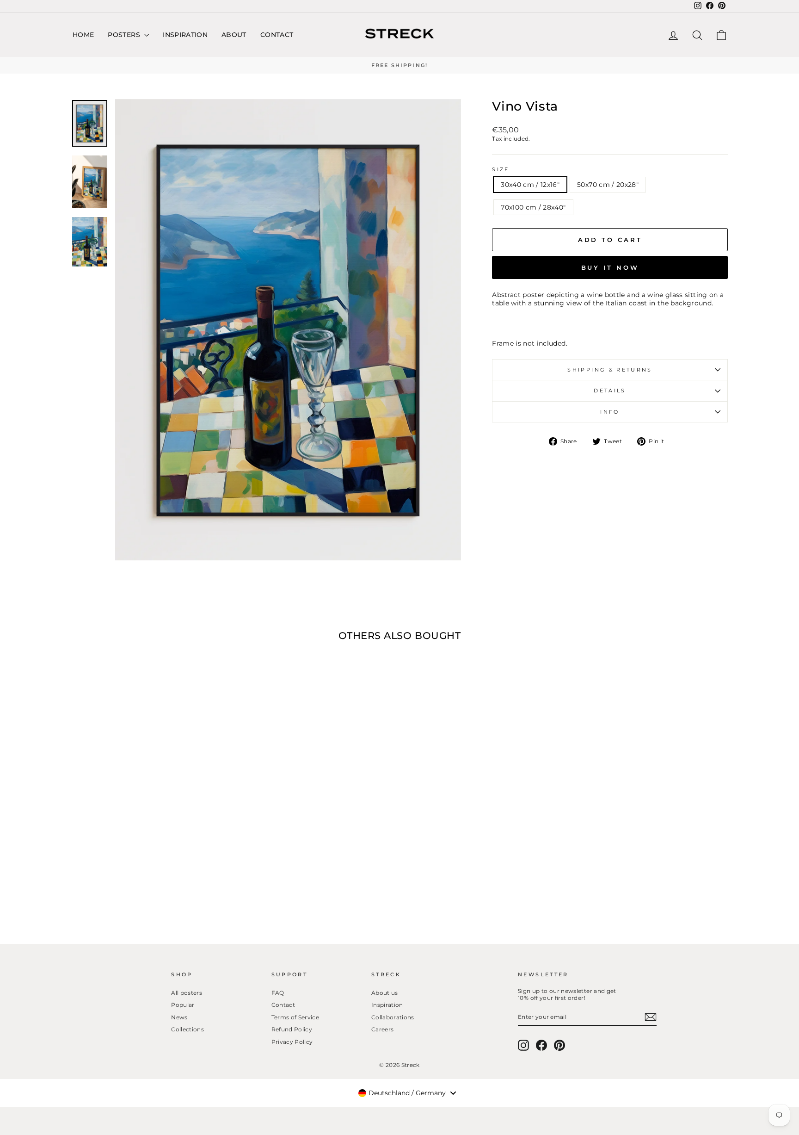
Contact (276, 35)
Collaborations (392, 1017)
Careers (382, 1029)
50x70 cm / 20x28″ (608, 184)
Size (500, 169)
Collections (187, 1029)
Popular (182, 1004)
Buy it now (610, 267)
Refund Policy (292, 1029)
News (179, 1017)
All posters (186, 992)
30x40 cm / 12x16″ (530, 184)
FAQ (277, 992)
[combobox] (407, 1093)
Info (609, 412)
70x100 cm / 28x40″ (533, 207)
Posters (125, 35)
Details (610, 390)
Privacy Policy (292, 1041)
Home (83, 35)
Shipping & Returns (609, 369)
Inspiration (185, 35)
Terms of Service (295, 1017)
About (233, 35)
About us (384, 992)
